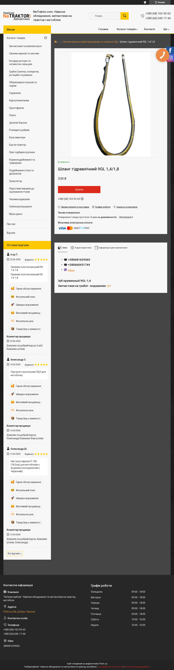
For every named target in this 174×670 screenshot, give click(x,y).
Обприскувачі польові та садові (23, 84)
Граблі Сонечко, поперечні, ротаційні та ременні (24, 73)
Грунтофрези (16, 108)
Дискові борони (18, 122)
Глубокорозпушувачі (20, 206)
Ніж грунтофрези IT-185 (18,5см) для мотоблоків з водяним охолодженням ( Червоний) (25, 466)
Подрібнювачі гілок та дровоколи (21, 172)
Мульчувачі (15, 214)
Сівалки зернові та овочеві (24, 53)
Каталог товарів (126, 29)
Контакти (149, 29)
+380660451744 (79, 264)
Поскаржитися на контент (110, 667)
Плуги (12, 115)
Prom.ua (103, 664)
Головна (103, 29)
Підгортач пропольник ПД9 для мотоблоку (28, 373)
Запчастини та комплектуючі (25, 46)
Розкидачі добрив (19, 130)
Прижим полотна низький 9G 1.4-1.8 (27, 276)
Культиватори (17, 137)
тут (108, 285)
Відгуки (11, 232)
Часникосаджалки (19, 199)
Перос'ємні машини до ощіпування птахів (21, 190)
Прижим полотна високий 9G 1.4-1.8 (27, 269)
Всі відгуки (14, 553)
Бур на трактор (17, 144)
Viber (71, 270)
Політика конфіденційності (137, 667)
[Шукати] (124, 16)
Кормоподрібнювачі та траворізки (22, 161)
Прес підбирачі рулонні (22, 152)
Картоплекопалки (19, 100)
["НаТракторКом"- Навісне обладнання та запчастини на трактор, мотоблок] (17, 16)
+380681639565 (78, 259)
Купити (79, 189)
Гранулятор (15, 181)
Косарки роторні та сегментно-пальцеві (20, 63)
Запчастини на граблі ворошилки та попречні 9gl (90, 42)
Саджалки (15, 93)
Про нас (11, 224)
